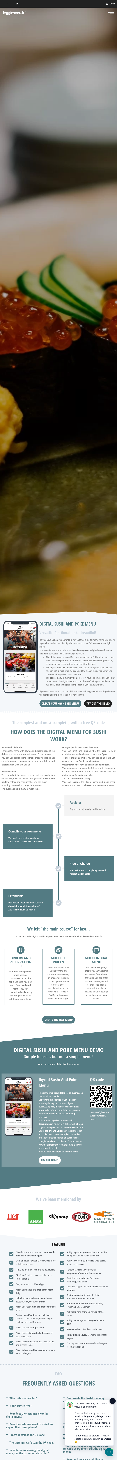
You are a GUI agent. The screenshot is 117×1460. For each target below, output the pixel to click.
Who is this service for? (23, 1398)
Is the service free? (20, 1406)
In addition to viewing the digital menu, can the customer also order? (27, 1451)
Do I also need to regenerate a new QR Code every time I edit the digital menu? (85, 1448)
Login (112, 3)
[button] (30, 1398)
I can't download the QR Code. (27, 1435)
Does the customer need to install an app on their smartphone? (29, 1425)
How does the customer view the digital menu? (27, 1415)
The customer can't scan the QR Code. (31, 1442)
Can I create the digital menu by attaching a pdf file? (83, 1399)
